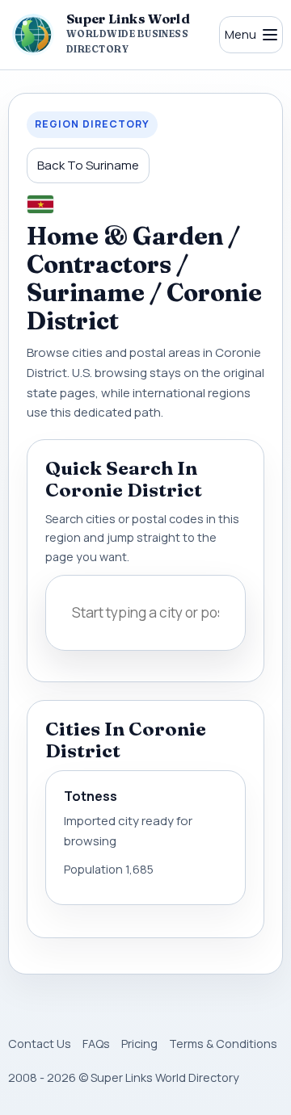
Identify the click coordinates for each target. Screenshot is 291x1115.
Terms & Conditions (223, 1043)
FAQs (96, 1043)
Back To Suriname (88, 165)
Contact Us (39, 1043)
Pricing (139, 1043)
